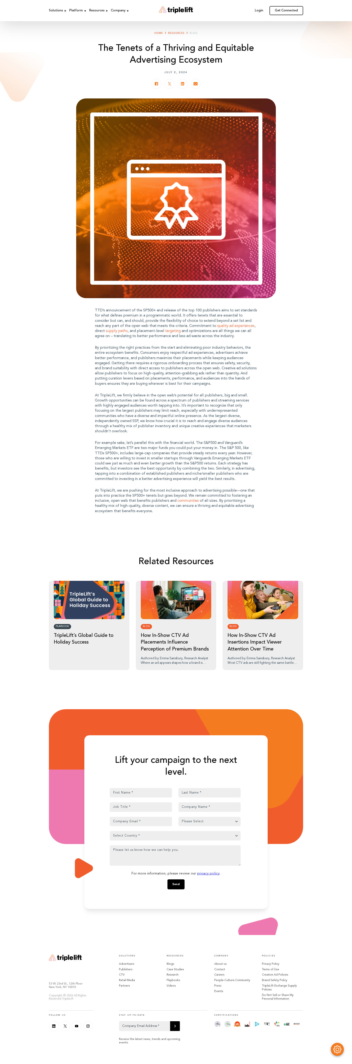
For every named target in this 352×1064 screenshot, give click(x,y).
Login (259, 10)
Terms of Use (270, 969)
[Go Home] (176, 10)
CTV (122, 974)
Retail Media (127, 980)
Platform (76, 10)
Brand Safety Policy (274, 980)
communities (188, 501)
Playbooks (173, 980)
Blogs (170, 964)
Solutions (56, 10)
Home (158, 33)
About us (220, 964)
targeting (173, 331)
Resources (96, 10)
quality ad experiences (236, 326)
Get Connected (286, 10)
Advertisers (126, 964)
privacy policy (208, 873)
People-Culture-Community (232, 980)
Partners (124, 985)
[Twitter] (65, 1026)
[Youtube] (76, 1026)
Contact (219, 969)
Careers (219, 974)
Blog (194, 33)
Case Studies (175, 969)
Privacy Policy (270, 964)
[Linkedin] (54, 1026)
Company (118, 10)
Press (217, 985)
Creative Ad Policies (275, 974)
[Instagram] (88, 1026)
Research (172, 974)
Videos (171, 985)
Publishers (125, 969)
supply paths (117, 331)
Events (218, 991)
